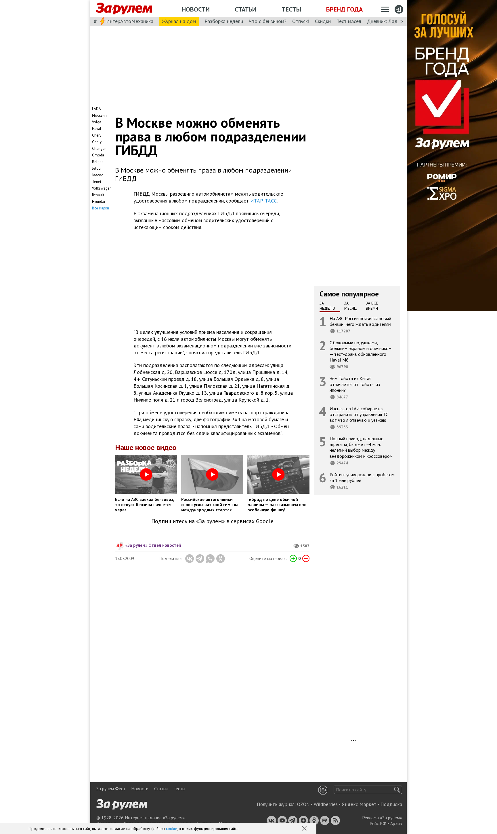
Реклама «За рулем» (382, 817)
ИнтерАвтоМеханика (129, 21)
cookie (171, 828)
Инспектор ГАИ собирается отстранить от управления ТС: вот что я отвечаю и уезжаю (359, 414)
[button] (305, 829)
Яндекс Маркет (359, 804)
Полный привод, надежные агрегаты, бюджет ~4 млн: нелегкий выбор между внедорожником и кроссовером (361, 447)
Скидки (323, 21)
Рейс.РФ (378, 823)
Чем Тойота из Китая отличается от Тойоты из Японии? (355, 384)
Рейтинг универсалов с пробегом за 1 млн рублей (362, 477)
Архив (396, 823)
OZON (303, 804)
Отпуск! (300, 21)
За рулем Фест (110, 788)
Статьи (245, 9)
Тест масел (349, 21)
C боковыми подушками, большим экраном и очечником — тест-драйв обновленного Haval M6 (360, 351)
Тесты (291, 9)
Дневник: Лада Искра (391, 21)
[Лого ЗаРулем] (124, 9)
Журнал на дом (179, 21)
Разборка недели (223, 21)
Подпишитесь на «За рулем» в (212, 521)
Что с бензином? (267, 21)
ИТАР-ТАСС (263, 200)
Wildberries (326, 804)
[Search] (397, 790)
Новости (196, 9)
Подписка (391, 804)
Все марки (100, 208)
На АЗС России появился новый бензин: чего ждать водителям (360, 321)
